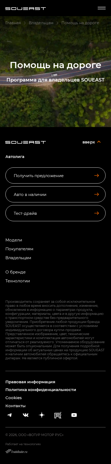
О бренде (15, 272)
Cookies (13, 397)
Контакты (15, 405)
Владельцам (18, 257)
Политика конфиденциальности (40, 389)
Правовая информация (30, 381)
